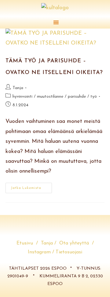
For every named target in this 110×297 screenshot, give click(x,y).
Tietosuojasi (69, 252)
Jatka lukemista (31, 186)
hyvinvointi (22, 96)
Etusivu (26, 243)
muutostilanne (50, 96)
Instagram (39, 252)
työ (93, 96)
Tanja (18, 88)
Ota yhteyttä (75, 243)
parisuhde (77, 96)
